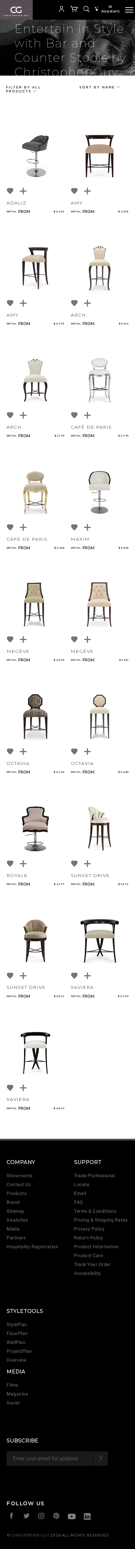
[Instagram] (41, 1517)
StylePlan (17, 1324)
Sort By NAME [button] (98, 87)
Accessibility (87, 1273)
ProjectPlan (19, 1351)
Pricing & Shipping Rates (100, 1220)
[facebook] (12, 1517)
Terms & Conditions (95, 1211)
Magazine (17, 1394)
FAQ (78, 1202)
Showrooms (20, 1176)
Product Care (88, 1255)
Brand (13, 1202)
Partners (16, 1238)
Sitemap (16, 1211)
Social (13, 1403)
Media (13, 1229)
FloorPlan (17, 1333)
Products (17, 1193)
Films (12, 1385)
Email (80, 1193)
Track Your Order (92, 1264)
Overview (17, 1360)
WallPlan (16, 1342)
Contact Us (19, 1184)
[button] (50, 9)
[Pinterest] (56, 1517)
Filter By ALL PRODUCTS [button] (23, 89)
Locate (81, 1184)
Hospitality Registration (32, 1247)
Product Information (96, 1247)
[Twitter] (27, 1517)
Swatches (17, 1220)
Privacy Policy (89, 1229)
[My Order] (74, 10)
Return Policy (88, 1238)
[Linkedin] (87, 1517)
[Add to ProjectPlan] (24, 191)
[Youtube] (71, 1517)
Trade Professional (94, 1176)
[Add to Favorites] (10, 191)
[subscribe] (100, 1458)
